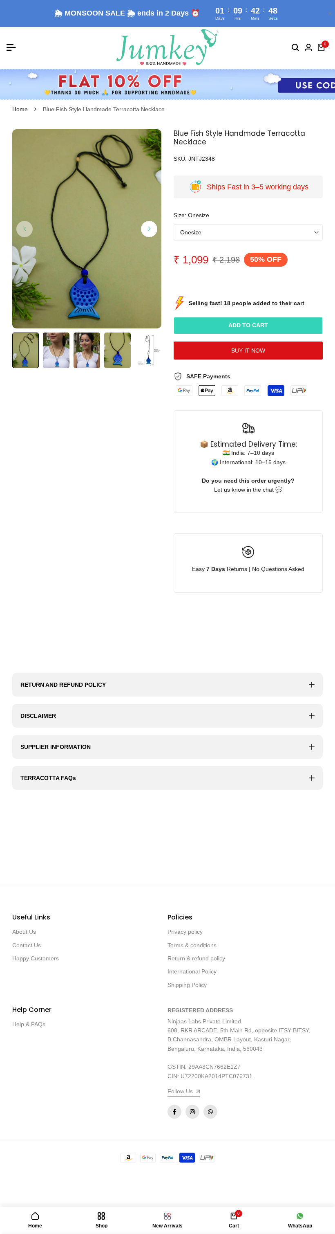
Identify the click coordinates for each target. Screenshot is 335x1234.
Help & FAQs (28, 1024)
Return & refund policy (196, 958)
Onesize (190, 232)
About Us (24, 931)
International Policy (192, 971)
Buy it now (248, 350)
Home (20, 109)
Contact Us (26, 945)
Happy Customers (35, 958)
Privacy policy (185, 931)
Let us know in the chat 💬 (248, 489)
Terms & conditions (192, 945)
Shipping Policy (187, 985)
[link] (167, 84)
